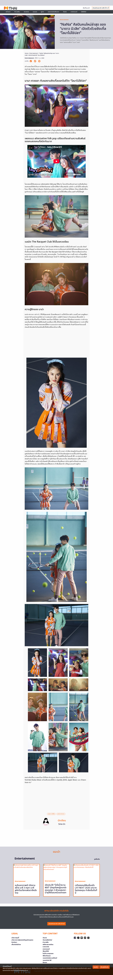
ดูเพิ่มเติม (97, 859)
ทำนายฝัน (17, 12)
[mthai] (10, 8)
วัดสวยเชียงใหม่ (47, 940)
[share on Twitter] (35, 61)
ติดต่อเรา (14, 942)
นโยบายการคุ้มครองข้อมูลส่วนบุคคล (22, 940)
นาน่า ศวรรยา (60, 814)
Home (26, 53)
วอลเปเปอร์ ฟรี (47, 960)
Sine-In (61, 824)
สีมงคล (45, 962)
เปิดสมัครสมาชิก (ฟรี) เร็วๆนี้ (56, 924)
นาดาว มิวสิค (51, 814)
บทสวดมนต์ (74, 12)
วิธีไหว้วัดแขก (47, 956)
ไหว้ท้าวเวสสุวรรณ (48, 953)
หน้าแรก (8, 12)
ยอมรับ (96, 967)
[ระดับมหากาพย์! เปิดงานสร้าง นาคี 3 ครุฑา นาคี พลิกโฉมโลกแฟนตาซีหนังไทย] (26, 871)
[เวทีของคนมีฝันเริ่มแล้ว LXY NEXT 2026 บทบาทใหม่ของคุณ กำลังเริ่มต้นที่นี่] (86, 871)
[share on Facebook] (31, 61)
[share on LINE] (39, 61)
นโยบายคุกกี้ (15, 938)
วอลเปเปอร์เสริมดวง (53, 12)
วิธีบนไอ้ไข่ (46, 951)
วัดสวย (65, 12)
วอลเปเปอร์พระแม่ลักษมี (50, 958)
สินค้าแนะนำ (86, 8)
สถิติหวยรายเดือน (48, 945)
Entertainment (64, 20)
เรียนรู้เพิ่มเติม (104, 967)
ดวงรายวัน (46, 947)
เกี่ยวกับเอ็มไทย (16, 945)
